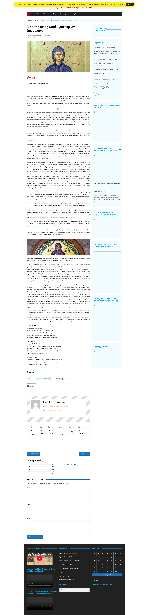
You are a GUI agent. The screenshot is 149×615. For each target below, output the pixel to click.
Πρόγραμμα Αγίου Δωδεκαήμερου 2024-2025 (106, 69)
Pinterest (42, 446)
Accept (130, 4)
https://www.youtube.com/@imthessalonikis (107, 184)
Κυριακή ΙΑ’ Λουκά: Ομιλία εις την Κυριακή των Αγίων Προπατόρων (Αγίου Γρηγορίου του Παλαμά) (107, 53)
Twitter (33, 446)
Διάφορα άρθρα (37, 37)
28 (107, 571)
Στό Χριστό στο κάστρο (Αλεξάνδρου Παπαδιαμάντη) (104, 64)
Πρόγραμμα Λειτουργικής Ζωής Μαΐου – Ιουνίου (107, 83)
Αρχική (33, 14)
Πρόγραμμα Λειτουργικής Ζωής (69, 14)
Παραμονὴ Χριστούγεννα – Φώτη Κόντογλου (106, 59)
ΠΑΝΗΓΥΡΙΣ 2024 (99, 73)
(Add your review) (71, 465)
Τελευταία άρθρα (55, 37)
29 (111, 571)
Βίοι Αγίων (31, 37)
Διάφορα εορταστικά (46, 37)
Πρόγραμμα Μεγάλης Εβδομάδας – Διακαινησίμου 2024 (103, 88)
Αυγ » (97, 580)
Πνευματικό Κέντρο (42, 14)
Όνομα (28, 510)
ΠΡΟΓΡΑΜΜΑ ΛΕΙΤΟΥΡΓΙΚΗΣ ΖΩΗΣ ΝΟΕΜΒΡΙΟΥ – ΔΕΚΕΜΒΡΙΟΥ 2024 (104, 78)
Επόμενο (83, 454)
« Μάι (93, 580)
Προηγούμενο (34, 454)
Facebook (28, 446)
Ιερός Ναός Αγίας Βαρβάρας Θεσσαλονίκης (74, 7)
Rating (29, 505)
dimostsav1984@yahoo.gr (54, 410)
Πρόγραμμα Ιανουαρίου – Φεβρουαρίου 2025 (106, 47)
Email (28, 518)
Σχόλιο (29, 487)
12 (98, 564)
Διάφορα (54, 14)
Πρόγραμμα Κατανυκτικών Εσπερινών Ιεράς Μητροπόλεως (105, 94)
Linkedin (37, 446)
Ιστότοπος (29, 527)
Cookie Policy (121, 4)
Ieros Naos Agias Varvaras (35, 35)
